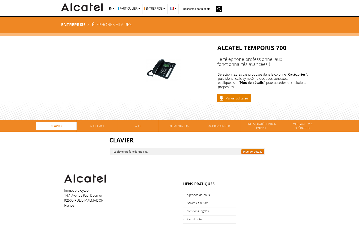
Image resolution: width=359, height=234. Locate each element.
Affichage (97, 126)
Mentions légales (198, 211)
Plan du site (194, 219)
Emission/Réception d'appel (261, 126)
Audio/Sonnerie (220, 126)
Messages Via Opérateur (302, 126)
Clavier (56, 126)
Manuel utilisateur (237, 98)
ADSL (138, 126)
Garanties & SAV (197, 203)
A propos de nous (198, 195)
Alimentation (179, 126)
